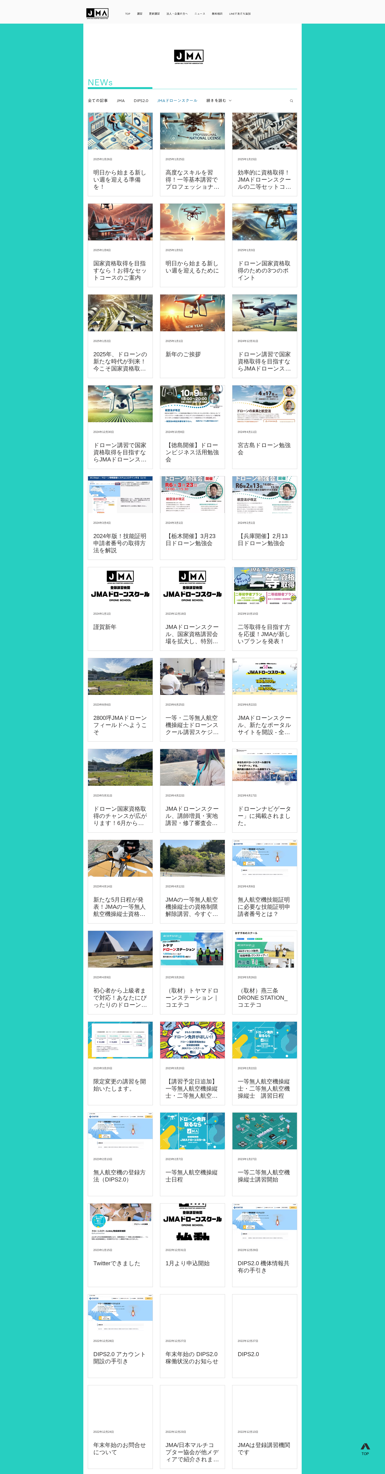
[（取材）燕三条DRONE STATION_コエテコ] (264, 949)
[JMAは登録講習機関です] (264, 1403)
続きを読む (216, 100)
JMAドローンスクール (177, 100)
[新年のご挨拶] (192, 313)
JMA (121, 100)
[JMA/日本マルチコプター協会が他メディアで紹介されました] (192, 1403)
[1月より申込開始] (192, 1222)
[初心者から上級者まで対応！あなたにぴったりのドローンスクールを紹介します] (120, 949)
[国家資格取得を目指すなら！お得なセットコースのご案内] (120, 222)
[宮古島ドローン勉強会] (264, 403)
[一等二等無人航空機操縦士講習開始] (264, 1131)
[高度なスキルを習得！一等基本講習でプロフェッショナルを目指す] (192, 131)
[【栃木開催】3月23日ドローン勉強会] (192, 494)
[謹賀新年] (120, 585)
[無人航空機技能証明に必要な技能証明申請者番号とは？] (264, 858)
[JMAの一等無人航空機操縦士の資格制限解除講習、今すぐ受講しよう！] (192, 858)
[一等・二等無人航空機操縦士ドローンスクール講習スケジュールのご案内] (192, 676)
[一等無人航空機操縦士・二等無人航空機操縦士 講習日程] (264, 1040)
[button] (291, 101)
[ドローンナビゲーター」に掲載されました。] (264, 767)
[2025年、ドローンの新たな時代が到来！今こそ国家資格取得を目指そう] (120, 313)
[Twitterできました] (120, 1222)
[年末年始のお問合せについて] (120, 1403)
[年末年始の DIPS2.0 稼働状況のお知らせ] (192, 1312)
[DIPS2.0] (264, 1312)
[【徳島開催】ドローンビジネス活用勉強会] (192, 403)
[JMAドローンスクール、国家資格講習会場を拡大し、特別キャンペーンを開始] (192, 585)
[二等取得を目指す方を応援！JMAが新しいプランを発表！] (264, 585)
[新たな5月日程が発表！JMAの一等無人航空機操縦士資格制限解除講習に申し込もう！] (120, 858)
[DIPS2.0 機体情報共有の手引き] (264, 1222)
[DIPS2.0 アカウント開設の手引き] (120, 1312)
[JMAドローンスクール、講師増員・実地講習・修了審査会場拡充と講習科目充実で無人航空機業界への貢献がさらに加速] (192, 767)
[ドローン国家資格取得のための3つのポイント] (264, 222)
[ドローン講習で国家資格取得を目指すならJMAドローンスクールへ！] (264, 313)
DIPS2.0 (141, 100)
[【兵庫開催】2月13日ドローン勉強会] (264, 494)
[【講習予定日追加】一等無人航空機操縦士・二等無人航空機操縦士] (192, 1040)
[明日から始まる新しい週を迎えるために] (192, 222)
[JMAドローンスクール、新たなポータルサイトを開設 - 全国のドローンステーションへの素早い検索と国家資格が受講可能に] (264, 676)
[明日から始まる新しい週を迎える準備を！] (120, 131)
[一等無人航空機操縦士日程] (192, 1131)
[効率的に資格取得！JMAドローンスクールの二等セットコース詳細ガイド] (264, 131)
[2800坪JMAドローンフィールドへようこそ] (120, 676)
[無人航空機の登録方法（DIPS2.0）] (120, 1131)
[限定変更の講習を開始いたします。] (120, 1040)
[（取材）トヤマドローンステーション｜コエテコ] (192, 949)
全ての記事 (98, 100)
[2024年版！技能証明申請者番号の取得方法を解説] (120, 494)
